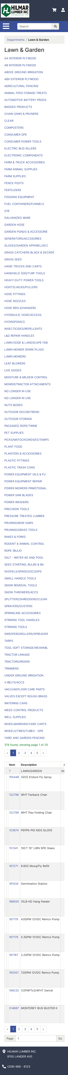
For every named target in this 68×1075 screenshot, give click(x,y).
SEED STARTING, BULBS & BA (24, 564)
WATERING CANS (15, 703)
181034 (13, 883)
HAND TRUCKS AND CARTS (23, 266)
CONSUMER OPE (15, 134)
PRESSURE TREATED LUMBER (24, 516)
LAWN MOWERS (15, 356)
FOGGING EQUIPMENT (19, 197)
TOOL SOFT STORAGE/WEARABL (26, 647)
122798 (14, 794)
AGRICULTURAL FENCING (21, 86)
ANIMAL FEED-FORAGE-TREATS (25, 93)
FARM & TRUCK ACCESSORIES (24, 162)
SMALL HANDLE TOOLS (20, 578)
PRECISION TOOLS (16, 509)
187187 (13, 955)
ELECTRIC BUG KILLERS (20, 148)
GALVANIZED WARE (17, 217)
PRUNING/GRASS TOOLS (20, 530)
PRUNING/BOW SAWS (18, 523)
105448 (14, 777)
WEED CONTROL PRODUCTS (23, 710)
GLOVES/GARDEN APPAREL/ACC (26, 245)
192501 (13, 972)
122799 (14, 812)
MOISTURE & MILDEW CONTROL (26, 377)
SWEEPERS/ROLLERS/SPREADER (26, 634)
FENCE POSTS (14, 183)
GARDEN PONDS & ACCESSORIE (26, 231)
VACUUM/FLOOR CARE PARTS (24, 689)
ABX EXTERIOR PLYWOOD (21, 79)
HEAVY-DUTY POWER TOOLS (24, 280)
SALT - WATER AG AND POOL (23, 557)
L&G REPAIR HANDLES (19, 335)
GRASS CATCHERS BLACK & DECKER (29, 252)
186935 (14, 901)
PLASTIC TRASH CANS (19, 467)
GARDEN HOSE (14, 224)
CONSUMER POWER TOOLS (22, 141)
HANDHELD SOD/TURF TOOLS (24, 273)
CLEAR (8, 120)
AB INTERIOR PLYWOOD (20, 65)
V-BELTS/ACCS (14, 682)
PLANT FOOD (13, 446)
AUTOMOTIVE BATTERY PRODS (25, 100)
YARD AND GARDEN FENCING (24, 738)
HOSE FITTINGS (14, 294)
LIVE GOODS (12, 370)
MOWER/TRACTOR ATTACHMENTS (27, 384)
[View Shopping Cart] (54, 10)
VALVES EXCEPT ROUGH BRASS (25, 696)
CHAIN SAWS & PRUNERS (21, 113)
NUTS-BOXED (13, 405)
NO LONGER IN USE (17, 391)
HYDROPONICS (14, 321)
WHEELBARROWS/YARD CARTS (25, 724)
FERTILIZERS (12, 190)
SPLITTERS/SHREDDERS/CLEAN (25, 599)
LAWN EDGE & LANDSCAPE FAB (26, 342)
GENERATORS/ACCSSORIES (22, 238)
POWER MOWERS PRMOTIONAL (25, 488)
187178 (13, 919)
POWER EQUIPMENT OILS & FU (25, 474)
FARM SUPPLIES (15, 176)
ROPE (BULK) (13, 550)
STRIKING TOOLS (15, 627)
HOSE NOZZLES (15, 301)
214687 (14, 1008)
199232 (14, 990)
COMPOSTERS (14, 127)
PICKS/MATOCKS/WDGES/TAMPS (26, 439)
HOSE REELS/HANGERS (20, 308)
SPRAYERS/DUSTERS (18, 606)
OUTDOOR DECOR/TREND (21, 412)
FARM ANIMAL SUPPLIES (20, 169)
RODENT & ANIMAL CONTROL (24, 543)
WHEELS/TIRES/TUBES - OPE (23, 731)
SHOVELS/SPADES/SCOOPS (22, 571)
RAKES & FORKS (15, 536)
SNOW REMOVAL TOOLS (20, 585)
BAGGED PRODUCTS (18, 107)
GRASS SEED (13, 259)
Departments (15, 39)
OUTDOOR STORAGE (18, 419)
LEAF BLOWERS (14, 363)
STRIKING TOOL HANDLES (21, 620)
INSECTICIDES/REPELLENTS (23, 328)
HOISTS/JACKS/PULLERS (20, 287)
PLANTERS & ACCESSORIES (22, 453)
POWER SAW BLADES (18, 495)
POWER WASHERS (16, 502)
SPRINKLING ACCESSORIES (22, 613)
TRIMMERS (11, 668)
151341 (13, 848)
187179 (13, 937)
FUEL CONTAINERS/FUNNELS (24, 204)
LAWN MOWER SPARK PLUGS (24, 349)
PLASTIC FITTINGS (16, 460)
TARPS (8, 640)
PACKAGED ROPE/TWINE (20, 426)
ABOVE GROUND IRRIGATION (23, 72)
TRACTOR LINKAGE (17, 654)
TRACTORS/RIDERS (17, 661)
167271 (13, 866)
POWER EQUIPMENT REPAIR (23, 481)
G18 (6, 211)
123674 (14, 830)
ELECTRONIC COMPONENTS (23, 155)
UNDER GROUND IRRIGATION (23, 675)
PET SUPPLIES (14, 432)
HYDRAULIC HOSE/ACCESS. (23, 315)
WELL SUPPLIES (15, 717)
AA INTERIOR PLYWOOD (20, 58)
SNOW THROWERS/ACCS (21, 592)
